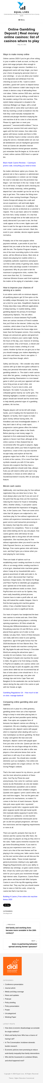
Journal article (10, 988)
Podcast (8, 999)
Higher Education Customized (24, 1078)
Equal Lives (21, 12)
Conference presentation (14, 984)
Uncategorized (10, 1013)
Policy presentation (12, 1006)
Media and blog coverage (14, 992)
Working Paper (10, 1017)
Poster (7, 1010)
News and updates (12, 995)
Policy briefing (10, 1002)
